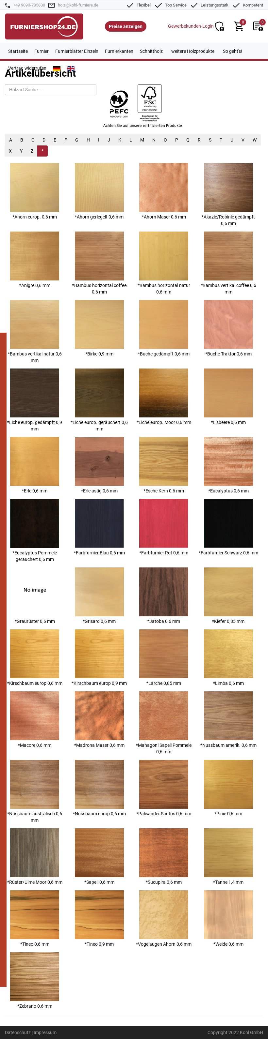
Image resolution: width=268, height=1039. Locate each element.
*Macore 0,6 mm (34, 745)
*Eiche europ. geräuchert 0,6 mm (99, 425)
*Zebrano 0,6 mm (34, 1006)
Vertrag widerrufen (27, 68)
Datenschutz (18, 1032)
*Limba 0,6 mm (228, 683)
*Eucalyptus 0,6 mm (228, 490)
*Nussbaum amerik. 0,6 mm (228, 745)
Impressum (45, 1032)
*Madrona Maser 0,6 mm (99, 745)
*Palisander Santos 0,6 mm (163, 813)
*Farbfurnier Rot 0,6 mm (163, 552)
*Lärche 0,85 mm (163, 683)
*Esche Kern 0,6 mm (163, 490)
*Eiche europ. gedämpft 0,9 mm (34, 425)
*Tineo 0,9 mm (99, 944)
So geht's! (232, 51)
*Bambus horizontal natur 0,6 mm (164, 288)
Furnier (41, 51)
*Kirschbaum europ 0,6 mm (34, 683)
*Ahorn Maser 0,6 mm (164, 216)
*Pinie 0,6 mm (228, 813)
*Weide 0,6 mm (228, 944)
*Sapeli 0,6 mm (99, 882)
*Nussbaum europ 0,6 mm (99, 813)
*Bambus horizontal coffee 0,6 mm (99, 288)
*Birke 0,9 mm (99, 353)
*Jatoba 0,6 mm (163, 621)
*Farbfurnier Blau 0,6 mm (99, 552)
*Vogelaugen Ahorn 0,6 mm (164, 944)
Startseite (18, 51)
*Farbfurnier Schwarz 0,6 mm (228, 552)
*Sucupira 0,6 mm (164, 882)
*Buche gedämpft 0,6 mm (164, 353)
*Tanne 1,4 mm (228, 882)
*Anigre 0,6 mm (34, 285)
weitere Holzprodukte (192, 51)
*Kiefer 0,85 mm (228, 621)
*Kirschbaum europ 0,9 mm (99, 683)
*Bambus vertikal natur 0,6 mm (35, 357)
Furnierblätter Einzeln (76, 51)
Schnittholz (151, 51)
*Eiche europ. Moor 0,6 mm (164, 422)
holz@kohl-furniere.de (78, 5)
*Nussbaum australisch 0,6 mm (34, 817)
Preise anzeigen (125, 26)
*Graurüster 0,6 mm (35, 621)
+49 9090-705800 (29, 5)
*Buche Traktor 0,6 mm (228, 353)
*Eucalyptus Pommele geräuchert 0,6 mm (34, 556)
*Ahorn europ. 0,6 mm (34, 216)
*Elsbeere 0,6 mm (228, 422)
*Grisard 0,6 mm (99, 621)
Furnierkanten (119, 51)
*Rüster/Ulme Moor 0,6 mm (34, 882)
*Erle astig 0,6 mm (99, 490)
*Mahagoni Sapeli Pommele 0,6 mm (164, 748)
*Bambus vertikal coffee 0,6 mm (228, 288)
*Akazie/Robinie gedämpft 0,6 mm (228, 220)
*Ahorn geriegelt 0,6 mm (99, 216)
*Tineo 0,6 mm (34, 944)
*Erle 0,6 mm (34, 490)
